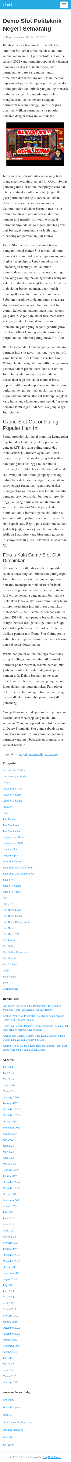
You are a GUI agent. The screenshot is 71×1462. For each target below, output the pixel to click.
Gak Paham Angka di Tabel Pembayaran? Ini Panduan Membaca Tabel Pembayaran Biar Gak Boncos (32, 1008)
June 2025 (8, 1145)
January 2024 (10, 1249)
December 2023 (11, 1255)
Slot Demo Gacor (12, 910)
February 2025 (11, 1170)
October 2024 (10, 1194)
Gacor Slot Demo (12, 794)
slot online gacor (12, 1407)
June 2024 (8, 1218)
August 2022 (10, 1352)
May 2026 (8, 1079)
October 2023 (10, 1267)
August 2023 (10, 1279)
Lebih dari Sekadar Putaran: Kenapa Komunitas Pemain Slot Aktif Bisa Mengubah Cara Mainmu (35, 1028)
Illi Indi (7, 5)
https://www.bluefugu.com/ (17, 1422)
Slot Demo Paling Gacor (16, 922)
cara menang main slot (15, 776)
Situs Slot (8, 879)
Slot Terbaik (9, 958)
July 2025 (8, 1139)
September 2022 (11, 1345)
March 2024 (9, 1236)
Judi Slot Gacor (11, 825)
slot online (8, 1400)
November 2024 (11, 1188)
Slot (5, 897)
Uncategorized (10, 988)
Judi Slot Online (11, 831)
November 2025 (11, 1115)
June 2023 (8, 1291)
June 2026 (8, 1073)
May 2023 (8, 1297)
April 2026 (9, 1085)
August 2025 (10, 1133)
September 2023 (11, 1273)
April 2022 (9, 1370)
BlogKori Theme (52, 1457)
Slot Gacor (8, 928)
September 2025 (11, 1127)
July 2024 (8, 1212)
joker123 (7, 813)
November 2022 (11, 1333)
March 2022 (9, 1376)
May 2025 (8, 1151)
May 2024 (8, 1224)
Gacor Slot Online (12, 801)
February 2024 (11, 1242)
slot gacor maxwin (13, 1429)
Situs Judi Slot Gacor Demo (18, 867)
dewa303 (7, 1414)
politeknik (36, 754)
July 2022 (8, 1358)
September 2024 (11, 1200)
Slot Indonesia (10, 940)
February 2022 (11, 1382)
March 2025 (9, 1164)
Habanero (8, 807)
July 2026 (8, 1067)
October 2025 (10, 1121)
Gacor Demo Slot (12, 788)
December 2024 (11, 1182)
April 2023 (9, 1303)
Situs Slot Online (12, 885)
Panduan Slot (10, 849)
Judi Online (9, 819)
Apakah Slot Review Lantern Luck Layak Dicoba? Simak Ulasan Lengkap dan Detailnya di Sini (34, 1037)
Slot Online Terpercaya (15, 952)
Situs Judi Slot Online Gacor (18, 873)
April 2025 (9, 1157)
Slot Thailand (10, 964)
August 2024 (10, 1206)
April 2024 (9, 1230)
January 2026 (10, 1103)
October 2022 (10, 1339)
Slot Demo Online (12, 916)
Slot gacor (8, 1444)
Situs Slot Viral (11, 891)
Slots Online (9, 976)
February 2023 (11, 1315)
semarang (51, 754)
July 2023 (8, 1285)
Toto (5, 982)
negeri (23, 754)
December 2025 (11, 1109)
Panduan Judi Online (14, 843)
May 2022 (8, 1364)
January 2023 (10, 1321)
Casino (6, 782)
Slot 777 (7, 904)
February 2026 (11, 1097)
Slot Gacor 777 (11, 934)
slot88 (6, 970)
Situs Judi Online (12, 861)
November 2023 (11, 1261)
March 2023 (9, 1309)
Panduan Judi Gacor (13, 837)
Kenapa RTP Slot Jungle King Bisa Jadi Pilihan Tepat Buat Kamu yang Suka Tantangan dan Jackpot (35, 1047)
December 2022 (11, 1327)
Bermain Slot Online (14, 770)
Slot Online (9, 946)
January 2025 (10, 1176)
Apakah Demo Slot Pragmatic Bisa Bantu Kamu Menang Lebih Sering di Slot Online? (33, 1018)
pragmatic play (11, 855)
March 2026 (9, 1091)
